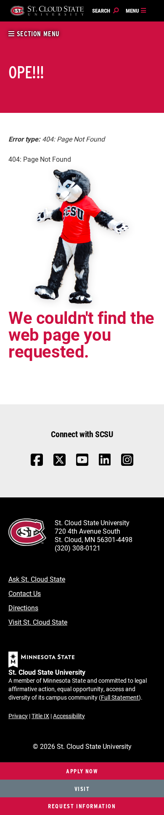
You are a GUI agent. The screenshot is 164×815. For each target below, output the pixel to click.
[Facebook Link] (37, 463)
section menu (37, 34)
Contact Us (24, 593)
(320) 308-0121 (78, 547)
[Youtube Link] (82, 463)
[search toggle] (105, 11)
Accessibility (69, 716)
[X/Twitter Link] (59, 463)
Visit (82, 788)
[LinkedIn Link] (105, 461)
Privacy (18, 716)
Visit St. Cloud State (37, 621)
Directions (23, 607)
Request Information (82, 806)
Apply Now (82, 771)
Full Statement (120, 697)
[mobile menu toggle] (136, 11)
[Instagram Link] (127, 463)
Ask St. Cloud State (36, 579)
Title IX (40, 716)
